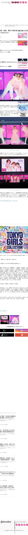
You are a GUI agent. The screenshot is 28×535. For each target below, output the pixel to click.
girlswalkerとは (15, 522)
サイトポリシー (14, 525)
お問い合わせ (14, 524)
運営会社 (14, 521)
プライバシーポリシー (14, 527)
